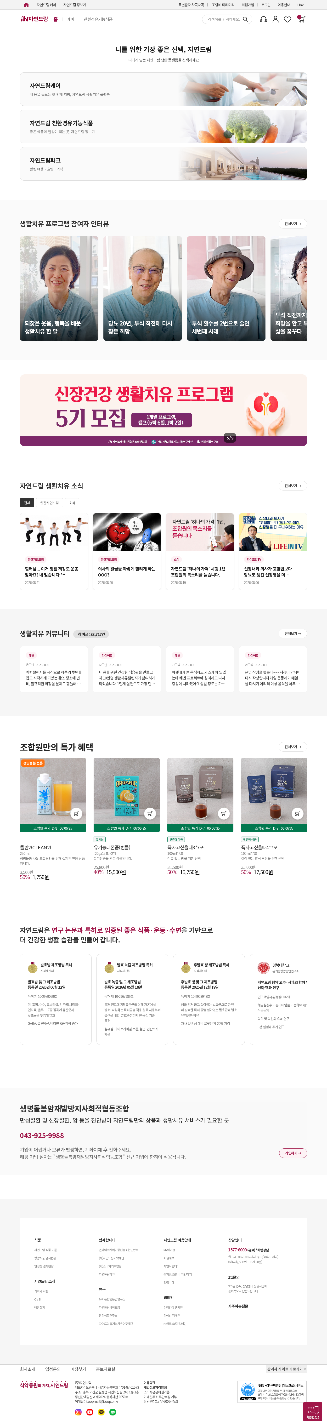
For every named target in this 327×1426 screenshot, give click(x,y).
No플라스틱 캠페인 (175, 1323)
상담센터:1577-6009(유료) (161, 1401)
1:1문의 (234, 1277)
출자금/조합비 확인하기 (178, 1274)
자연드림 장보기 (74, 4)
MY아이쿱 (169, 1250)
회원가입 (248, 4)
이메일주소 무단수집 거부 (160, 1397)
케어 (70, 19)
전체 (27, 502)
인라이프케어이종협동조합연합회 (118, 1250)
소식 (72, 502)
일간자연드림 (49, 502)
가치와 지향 (41, 1291)
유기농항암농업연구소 (112, 1299)
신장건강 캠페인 (173, 1307)
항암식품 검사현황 (45, 1258)
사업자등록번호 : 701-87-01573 (118, 1387)
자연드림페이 (171, 1266)
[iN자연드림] (26, 4)
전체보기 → (293, 223)
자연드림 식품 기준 (45, 1250)
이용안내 (284, 4)
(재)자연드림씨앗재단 (111, 1258)
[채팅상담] (313, 1412)
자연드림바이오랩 (109, 1307)
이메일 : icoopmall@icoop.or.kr (96, 1401)
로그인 (266, 4)
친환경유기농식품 (98, 19)
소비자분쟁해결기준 (156, 1392)
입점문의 (53, 1369)
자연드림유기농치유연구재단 (116, 1323)
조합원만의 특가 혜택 (56, 747)
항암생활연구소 (108, 1315)
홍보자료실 (105, 1369)
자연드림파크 (107, 1274)
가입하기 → (293, 1153)
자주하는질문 (238, 1306)
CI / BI (37, 1299)
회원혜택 (169, 1258)
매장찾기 (39, 1307)
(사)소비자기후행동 (110, 1266)
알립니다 (169, 1282)
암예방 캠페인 (172, 1315)
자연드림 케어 (46, 4)
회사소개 (27, 1369)
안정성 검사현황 (43, 1266)
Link (300, 4)
